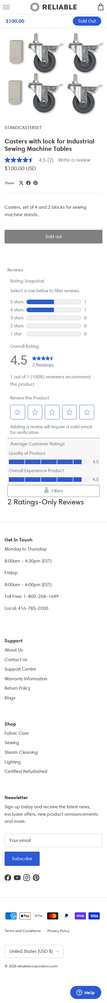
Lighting (13, 762)
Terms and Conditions (23, 931)
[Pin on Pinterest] (35, 183)
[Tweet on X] (21, 183)
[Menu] (6, 7)
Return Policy (17, 688)
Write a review (74, 160)
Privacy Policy (58, 931)
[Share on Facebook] (28, 183)
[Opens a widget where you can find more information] (85, 993)
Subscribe (22, 858)
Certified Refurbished (26, 771)
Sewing (12, 742)
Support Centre (20, 669)
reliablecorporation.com (37, 966)
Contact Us (16, 659)
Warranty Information (26, 678)
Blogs (10, 698)
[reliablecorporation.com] (53, 7)
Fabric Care (17, 733)
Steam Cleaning (21, 752)
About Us (14, 650)
